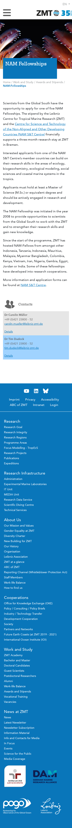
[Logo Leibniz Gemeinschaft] (51, 806)
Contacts (25, 304)
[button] (66, 4)
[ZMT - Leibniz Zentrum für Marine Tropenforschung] (53, 12)
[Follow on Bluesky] (45, 391)
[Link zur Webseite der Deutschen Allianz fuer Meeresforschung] (51, 776)
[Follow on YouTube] (26, 391)
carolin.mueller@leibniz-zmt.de (23, 324)
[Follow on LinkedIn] (36, 391)
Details (8, 331)
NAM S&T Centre (33, 285)
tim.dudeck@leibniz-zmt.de (21, 348)
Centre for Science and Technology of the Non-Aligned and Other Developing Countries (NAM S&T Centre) (34, 129)
